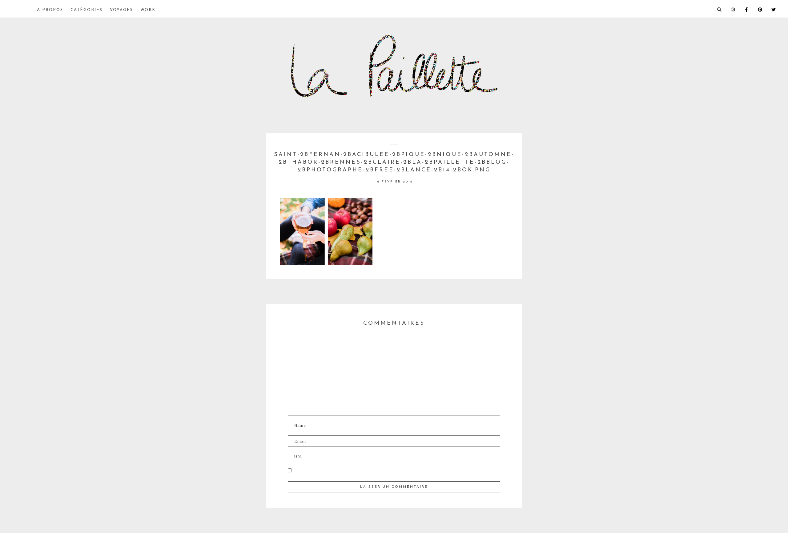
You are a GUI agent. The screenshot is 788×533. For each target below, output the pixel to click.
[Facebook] (751, 9)
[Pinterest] (764, 9)
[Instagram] (737, 9)
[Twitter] (778, 9)
